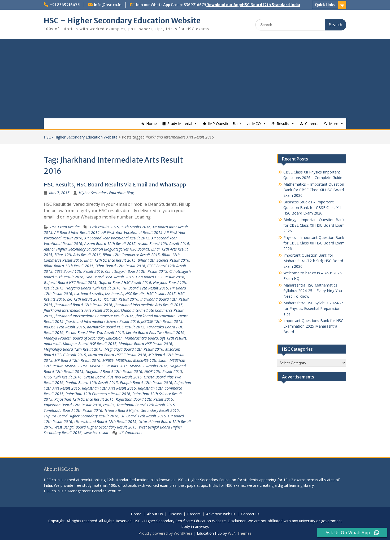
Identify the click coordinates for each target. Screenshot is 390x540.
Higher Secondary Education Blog (106, 192)
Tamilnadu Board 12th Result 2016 (73, 410)
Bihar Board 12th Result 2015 (68, 265)
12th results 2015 (104, 226)
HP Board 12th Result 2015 (145, 288)
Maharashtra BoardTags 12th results (155, 338)
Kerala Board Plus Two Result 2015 (95, 332)
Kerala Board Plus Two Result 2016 (155, 332)
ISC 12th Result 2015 (84, 299)
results (108, 404)
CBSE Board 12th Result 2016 (78, 271)
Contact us (250, 514)
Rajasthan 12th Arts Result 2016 (109, 388)
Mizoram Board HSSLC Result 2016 (117, 354)
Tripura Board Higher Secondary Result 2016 (81, 415)
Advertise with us (220, 514)
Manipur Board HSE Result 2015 (89, 343)
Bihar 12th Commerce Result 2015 (131, 254)
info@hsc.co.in (108, 4)
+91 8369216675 (65, 4)
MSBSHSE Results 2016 (148, 365)
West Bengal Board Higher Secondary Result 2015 (95, 427)
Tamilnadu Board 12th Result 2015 (145, 404)
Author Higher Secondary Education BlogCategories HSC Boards (96, 249)
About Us (155, 514)
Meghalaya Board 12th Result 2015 (73, 349)
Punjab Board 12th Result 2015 (92, 382)
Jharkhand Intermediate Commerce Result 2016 (93, 315)
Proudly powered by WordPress (165, 533)
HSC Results (135, 293)
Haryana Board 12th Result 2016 (93, 288)
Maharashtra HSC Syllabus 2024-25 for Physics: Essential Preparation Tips (313, 308)
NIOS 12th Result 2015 (163, 371)
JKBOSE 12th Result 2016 (64, 326)
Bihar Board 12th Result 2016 (120, 265)
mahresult (52, 343)
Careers (311, 123)
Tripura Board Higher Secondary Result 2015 (141, 410)
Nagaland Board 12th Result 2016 (113, 371)
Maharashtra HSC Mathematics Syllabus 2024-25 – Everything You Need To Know (312, 291)
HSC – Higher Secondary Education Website (122, 20)
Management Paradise (87, 490)
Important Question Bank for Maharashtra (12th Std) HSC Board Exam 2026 (313, 261)
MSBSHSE (123, 360)
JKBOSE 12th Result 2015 (161, 321)
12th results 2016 (135, 226)
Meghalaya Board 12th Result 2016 (134, 349)
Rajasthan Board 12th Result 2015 (144, 399)
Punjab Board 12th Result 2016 (146, 382)
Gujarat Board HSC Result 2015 (70, 282)
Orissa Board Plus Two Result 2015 (113, 377)
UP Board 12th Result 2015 (143, 415)
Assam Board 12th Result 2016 (163, 243)
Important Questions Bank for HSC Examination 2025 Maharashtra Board (313, 326)
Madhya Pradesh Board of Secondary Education (83, 338)
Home (151, 123)
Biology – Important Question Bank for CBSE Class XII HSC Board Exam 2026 (314, 225)
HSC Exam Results (65, 226)
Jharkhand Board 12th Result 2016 (83, 304)
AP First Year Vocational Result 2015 (132, 232)
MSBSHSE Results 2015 (109, 365)
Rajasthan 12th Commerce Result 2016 (98, 393)
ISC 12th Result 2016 (121, 299)
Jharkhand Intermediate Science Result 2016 (102, 321)
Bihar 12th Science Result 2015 (110, 260)
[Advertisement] (195, 79)
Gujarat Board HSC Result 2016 (124, 282)
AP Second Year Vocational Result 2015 (116, 237)
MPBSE (108, 360)
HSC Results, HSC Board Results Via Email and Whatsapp (115, 184)
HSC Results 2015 (161, 293)
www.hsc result (96, 432)
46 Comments (130, 432)
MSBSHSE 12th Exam (150, 360)
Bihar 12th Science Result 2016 (163, 260)
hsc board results (88, 293)
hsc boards (114, 293)
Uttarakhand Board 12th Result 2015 (105, 421)
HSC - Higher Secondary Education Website (81, 137)
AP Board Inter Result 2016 (76, 232)
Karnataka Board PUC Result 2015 (115, 326)
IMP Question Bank (224, 123)
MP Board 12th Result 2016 (77, 360)
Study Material (179, 123)
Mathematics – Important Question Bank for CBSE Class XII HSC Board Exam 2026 (313, 190)
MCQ (256, 123)
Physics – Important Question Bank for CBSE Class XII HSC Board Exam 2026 (314, 243)
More (333, 123)
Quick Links (325, 4)
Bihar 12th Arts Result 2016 (77, 254)
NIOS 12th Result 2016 (62, 377)
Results (283, 123)
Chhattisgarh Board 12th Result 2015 (136, 271)
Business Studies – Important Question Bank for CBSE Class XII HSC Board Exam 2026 (312, 207)
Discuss (175, 514)
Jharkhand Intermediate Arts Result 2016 (78, 310)
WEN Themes (240, 533)
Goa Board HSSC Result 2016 (160, 276)
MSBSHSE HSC (76, 365)
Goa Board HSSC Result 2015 (109, 276)
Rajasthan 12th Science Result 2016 (84, 399)
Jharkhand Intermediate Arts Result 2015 (148, 304)
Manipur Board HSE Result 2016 (145, 343)
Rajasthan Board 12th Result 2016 (72, 404)
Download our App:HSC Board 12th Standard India (253, 4)
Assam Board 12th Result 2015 (110, 243)
